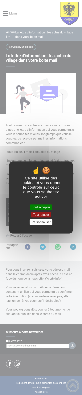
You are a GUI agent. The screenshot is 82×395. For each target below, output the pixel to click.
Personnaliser (41, 222)
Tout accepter (41, 207)
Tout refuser (41, 214)
